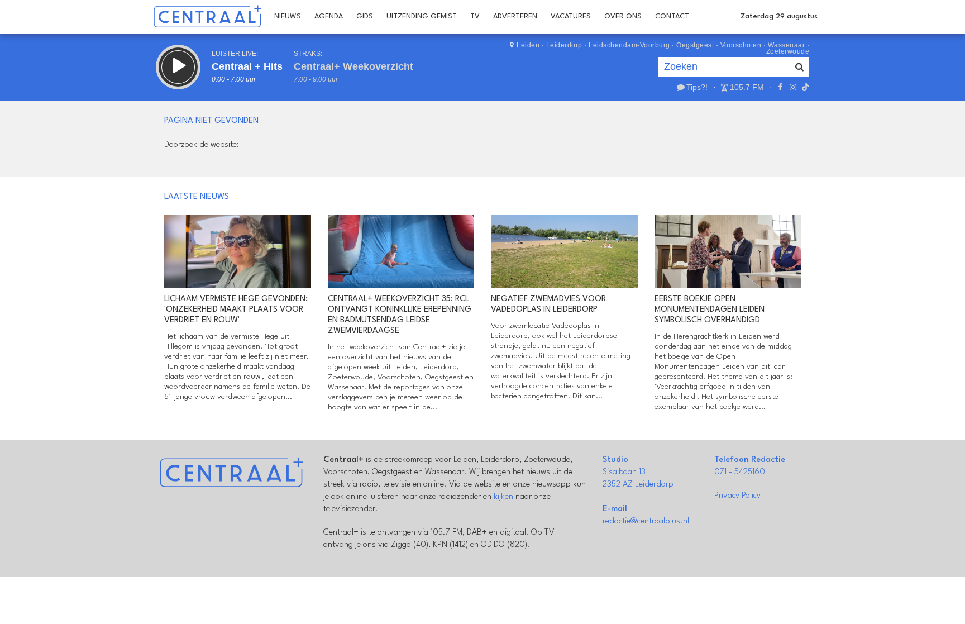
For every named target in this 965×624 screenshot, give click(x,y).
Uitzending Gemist (421, 16)
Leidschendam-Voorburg (629, 45)
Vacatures (571, 16)
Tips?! (697, 87)
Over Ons (623, 16)
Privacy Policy (737, 496)
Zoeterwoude (788, 51)
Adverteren (515, 16)
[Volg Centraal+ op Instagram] (792, 87)
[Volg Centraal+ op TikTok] (804, 87)
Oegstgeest (695, 45)
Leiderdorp (564, 45)
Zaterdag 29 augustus (779, 16)
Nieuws (287, 16)
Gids (364, 16)
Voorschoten (741, 45)
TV (475, 16)
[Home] (207, 17)
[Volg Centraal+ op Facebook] (780, 87)
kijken (503, 497)
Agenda (328, 16)
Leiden (528, 45)
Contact (672, 16)
